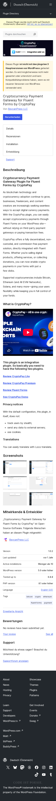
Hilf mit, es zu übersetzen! (40, 24)
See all (49, 634)
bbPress (9, 741)
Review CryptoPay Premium (19, 383)
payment (48, 603)
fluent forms (36, 603)
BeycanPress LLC (18, 108)
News (6, 684)
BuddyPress (11, 746)
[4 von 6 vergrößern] (48, 480)
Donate (35, 715)
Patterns (34, 695)
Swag (34, 720)
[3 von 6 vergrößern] (22, 480)
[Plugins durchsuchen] (35, 34)
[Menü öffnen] (51, 4)
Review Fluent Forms (15, 390)
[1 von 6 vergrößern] (22, 464)
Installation (12, 144)
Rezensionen (13, 136)
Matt (7, 736)
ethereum (47, 597)
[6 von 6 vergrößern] (48, 496)
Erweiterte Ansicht (13, 611)
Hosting (7, 690)
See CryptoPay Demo (15, 396)
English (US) (47, 590)
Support (10, 159)
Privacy (7, 695)
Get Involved (37, 705)
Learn (6, 705)
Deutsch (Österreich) (21, 760)
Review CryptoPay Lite (16, 376)
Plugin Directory (11, 13)
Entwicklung (12, 151)
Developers (9, 715)
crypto (38, 597)
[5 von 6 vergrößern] (22, 496)
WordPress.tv (12, 720)
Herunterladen (12, 117)
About (6, 679)
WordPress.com (13, 730)
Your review (9, 634)
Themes (34, 684)
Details (10, 128)
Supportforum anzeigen (16, 660)
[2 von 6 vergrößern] (48, 464)
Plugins (33, 690)
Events (33, 710)
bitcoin (30, 597)
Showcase (35, 679)
